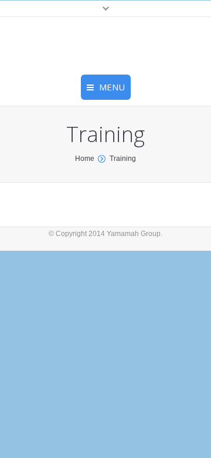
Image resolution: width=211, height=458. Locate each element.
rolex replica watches (39, 33)
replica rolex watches (121, 20)
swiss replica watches (40, 20)
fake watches (186, 20)
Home (84, 158)
